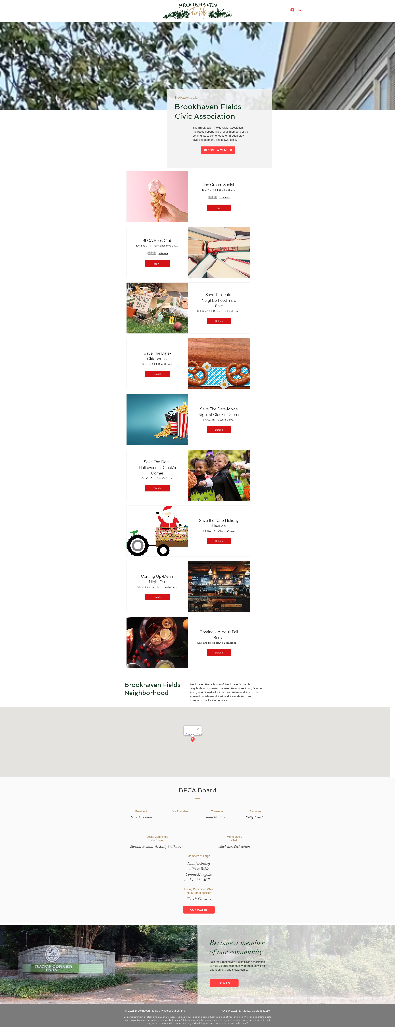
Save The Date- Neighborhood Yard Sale (219, 300)
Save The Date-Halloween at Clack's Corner (157, 467)
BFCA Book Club (157, 240)
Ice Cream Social (219, 184)
